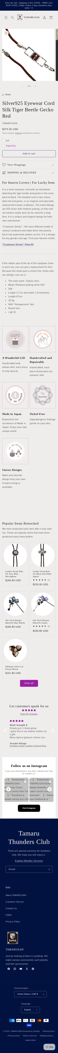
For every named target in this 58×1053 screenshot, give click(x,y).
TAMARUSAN (16, 1031)
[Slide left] (23, 86)
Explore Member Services (29, 861)
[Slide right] (35, 86)
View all (29, 683)
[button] (6, 17)
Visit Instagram (29, 808)
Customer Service (15, 902)
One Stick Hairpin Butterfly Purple (41, 621)
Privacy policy (14, 1036)
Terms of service (30, 1036)
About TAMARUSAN (16, 895)
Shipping (18, 133)
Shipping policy (46, 1036)
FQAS (9, 915)
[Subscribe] (49, 869)
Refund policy (49, 1031)
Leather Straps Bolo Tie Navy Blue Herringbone (14, 574)
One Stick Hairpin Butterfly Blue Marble (15, 621)
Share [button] (8, 94)
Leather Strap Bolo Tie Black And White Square (42, 574)
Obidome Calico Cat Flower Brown (14, 667)
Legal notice (30, 1040)
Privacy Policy (13, 921)
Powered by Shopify (31, 1031)
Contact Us (11, 908)
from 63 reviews (28, 714)
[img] (29, 710)
